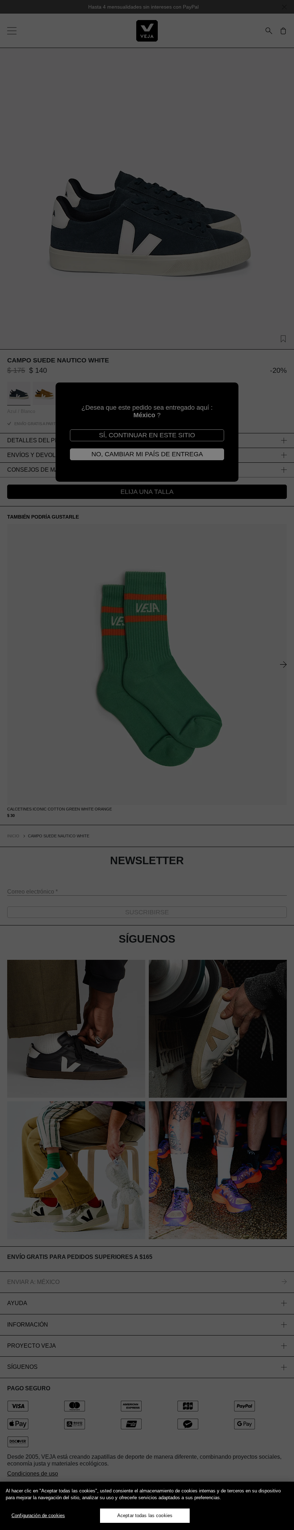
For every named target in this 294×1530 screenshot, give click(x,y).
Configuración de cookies (38, 1515)
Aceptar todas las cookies (144, 1515)
